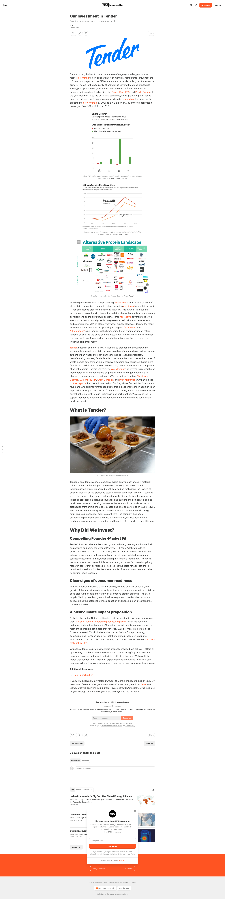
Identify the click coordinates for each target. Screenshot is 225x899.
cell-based (129, 306)
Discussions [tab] (87, 790)
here (143, 684)
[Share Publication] (196, 5)
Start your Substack (106, 888)
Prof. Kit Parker (127, 379)
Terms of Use (123, 852)
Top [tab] (72, 790)
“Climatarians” (77, 331)
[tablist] (80, 760)
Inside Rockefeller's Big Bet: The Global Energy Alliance (101, 796)
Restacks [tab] (85, 760)
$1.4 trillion (120, 302)
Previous (79, 743)
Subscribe (205, 5)
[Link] (66, 410)
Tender (73, 347)
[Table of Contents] (2, 449)
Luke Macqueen (87, 379)
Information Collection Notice (111, 854)
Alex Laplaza (79, 383)
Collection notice (129, 882)
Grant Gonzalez (105, 379)
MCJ (71, 25)
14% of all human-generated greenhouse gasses (100, 621)
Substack (100, 894)
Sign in (218, 5)
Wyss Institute (118, 369)
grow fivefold (90, 102)
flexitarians (129, 327)
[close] (135, 811)
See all (74, 847)
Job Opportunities (83, 675)
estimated (83, 77)
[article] (112, 802)
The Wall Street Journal (117, 178)
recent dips (128, 99)
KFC (127, 92)
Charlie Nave (128, 296)
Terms (119, 882)
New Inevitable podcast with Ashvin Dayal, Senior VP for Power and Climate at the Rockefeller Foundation (101, 800)
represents (125, 317)
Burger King (118, 92)
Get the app (124, 888)
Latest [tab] (78, 790)
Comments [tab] (75, 760)
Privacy (113, 882)
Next (148, 743)
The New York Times (119, 234)
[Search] (191, 5)
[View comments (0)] (80, 33)
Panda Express (143, 92)
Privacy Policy (130, 854)
